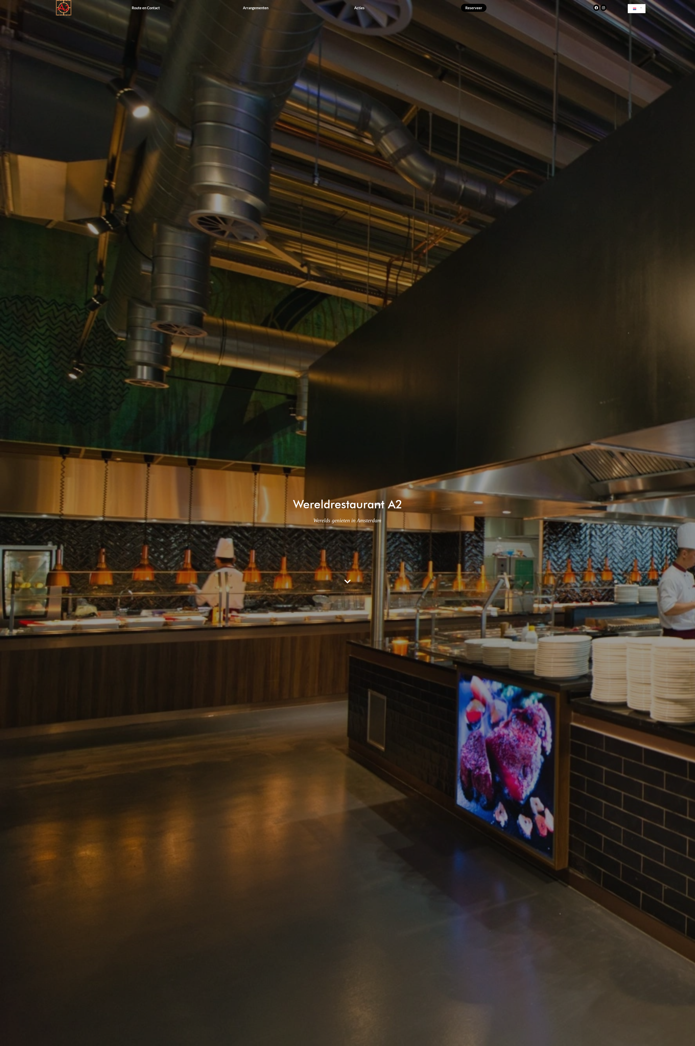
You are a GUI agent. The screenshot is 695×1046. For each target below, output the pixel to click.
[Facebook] (596, 8)
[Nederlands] (636, 9)
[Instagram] (603, 8)
